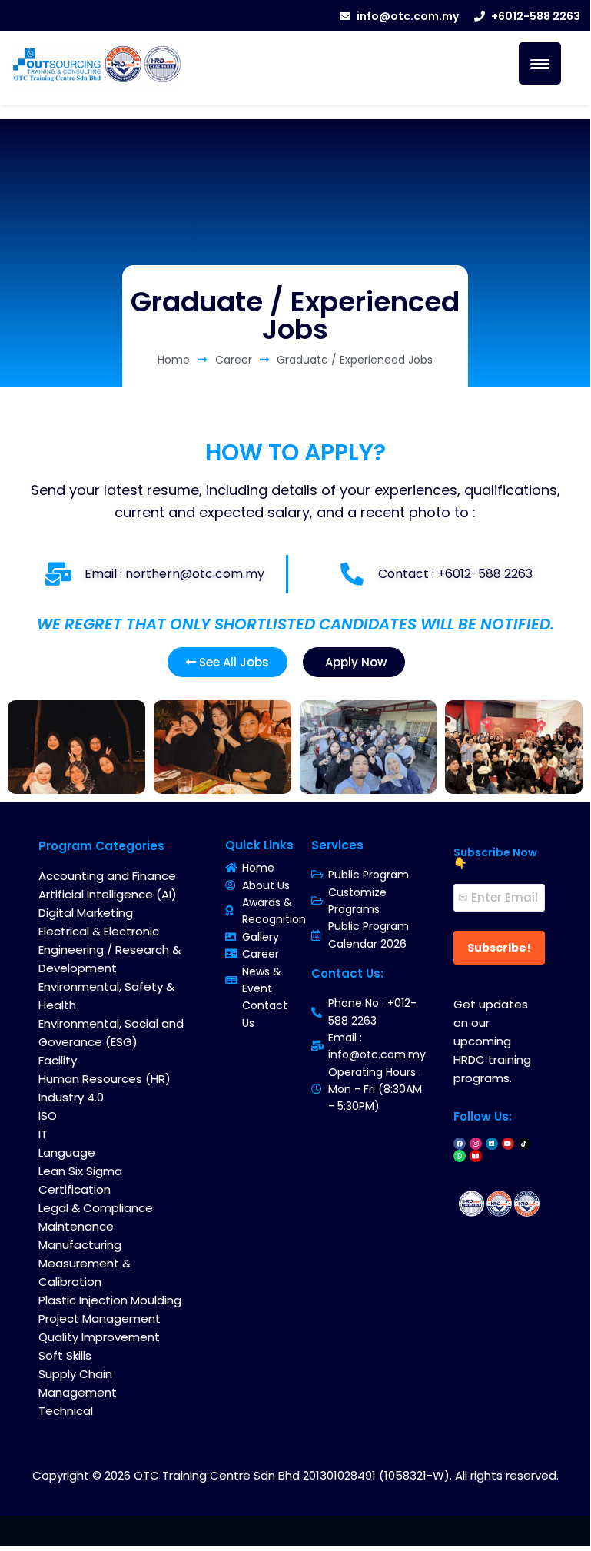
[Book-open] (476, 1156)
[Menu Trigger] (540, 63)
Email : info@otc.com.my (377, 1046)
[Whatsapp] (459, 1156)
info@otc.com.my (408, 16)
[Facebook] (459, 1144)
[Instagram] (476, 1144)
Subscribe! (499, 947)
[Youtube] (508, 1144)
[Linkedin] (492, 1144)
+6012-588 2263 (535, 16)
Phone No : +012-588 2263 (372, 1011)
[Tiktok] (524, 1144)
